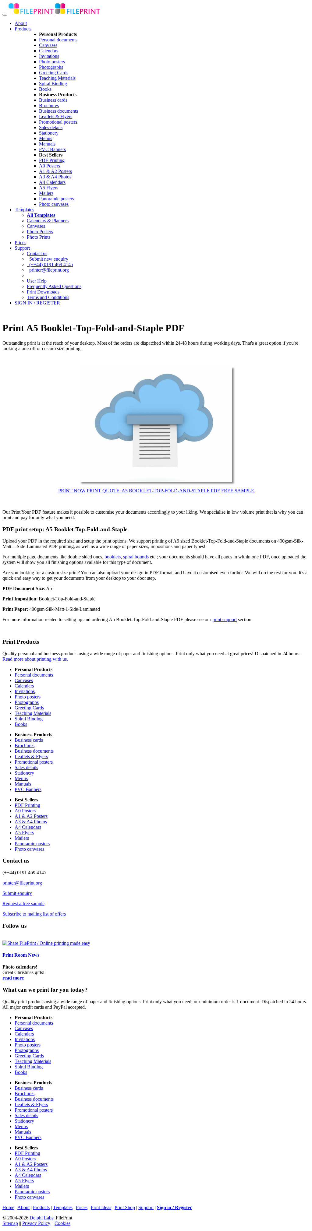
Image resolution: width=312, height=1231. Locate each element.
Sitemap (10, 1223)
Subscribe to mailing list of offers (34, 913)
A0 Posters (49, 165)
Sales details (50, 127)
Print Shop (125, 1207)
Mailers (46, 193)
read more (13, 977)
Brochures (49, 105)
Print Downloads (43, 291)
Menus (45, 138)
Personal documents (58, 39)
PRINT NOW (72, 490)
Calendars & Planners (48, 220)
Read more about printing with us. (35, 659)
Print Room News (20, 955)
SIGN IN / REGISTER (37, 302)
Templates (24, 209)
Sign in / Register (174, 1207)
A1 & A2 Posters (55, 171)
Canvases (48, 45)
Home (8, 1207)
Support (22, 248)
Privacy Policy (36, 1223)
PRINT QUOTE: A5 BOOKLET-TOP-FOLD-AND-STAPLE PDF (153, 490)
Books (45, 89)
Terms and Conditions (48, 297)
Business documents (58, 111)
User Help (37, 280)
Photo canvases (54, 204)
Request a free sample (23, 903)
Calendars (48, 50)
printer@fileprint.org (48, 270)
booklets (113, 556)
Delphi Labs (41, 1217)
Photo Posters (40, 231)
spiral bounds (136, 556)
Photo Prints (38, 237)
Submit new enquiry (47, 259)
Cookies (62, 1223)
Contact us (37, 253)
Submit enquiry (17, 893)
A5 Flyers (48, 187)
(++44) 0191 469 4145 (50, 264)
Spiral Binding (53, 83)
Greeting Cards (53, 72)
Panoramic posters (56, 198)
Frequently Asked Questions (54, 286)
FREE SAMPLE (237, 490)
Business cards (53, 100)
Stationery (48, 132)
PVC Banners (52, 149)
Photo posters (52, 61)
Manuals (47, 143)
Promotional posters (58, 122)
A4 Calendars (52, 182)
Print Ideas (101, 1207)
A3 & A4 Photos (55, 176)
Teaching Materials (57, 78)
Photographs (51, 67)
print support (224, 619)
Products (23, 28)
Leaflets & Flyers (55, 116)
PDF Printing (52, 160)
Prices (20, 242)
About (21, 23)
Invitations (49, 56)
